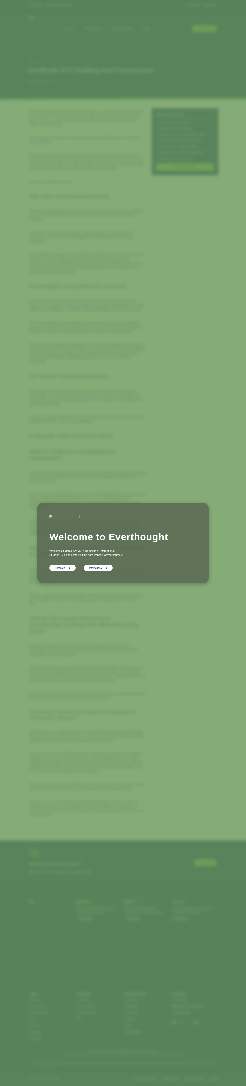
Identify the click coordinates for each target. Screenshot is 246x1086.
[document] (123, 543)
